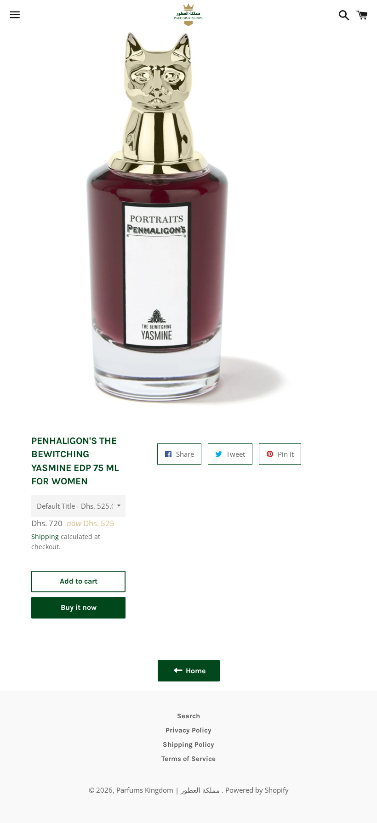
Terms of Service (188, 759)
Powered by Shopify (257, 790)
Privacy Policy (188, 730)
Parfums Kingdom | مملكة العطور (169, 790)
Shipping (45, 536)
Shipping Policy (188, 744)
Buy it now (79, 607)
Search (188, 716)
